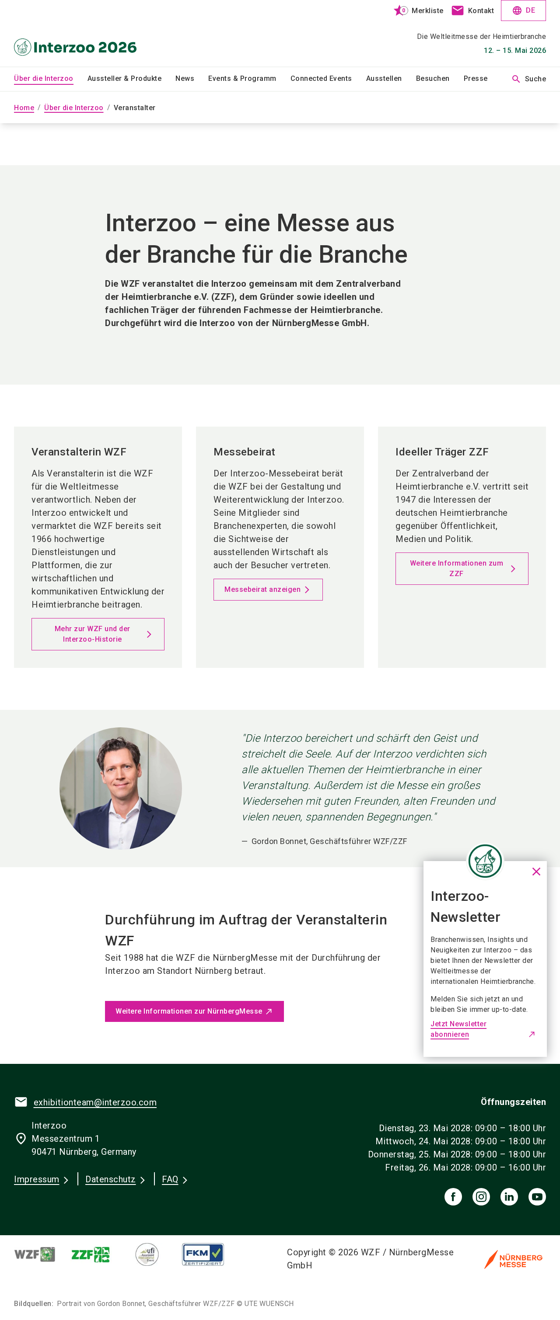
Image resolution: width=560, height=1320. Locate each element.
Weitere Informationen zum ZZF (457, 568)
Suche (528, 79)
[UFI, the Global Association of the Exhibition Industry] (154, 1254)
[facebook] (453, 1196)
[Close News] (485, 861)
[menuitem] (51, 79)
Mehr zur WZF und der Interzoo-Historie (92, 634)
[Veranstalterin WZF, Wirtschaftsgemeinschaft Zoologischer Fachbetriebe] (42, 1254)
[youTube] (537, 1196)
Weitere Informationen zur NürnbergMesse (189, 1011)
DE (523, 10)
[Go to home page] (75, 33)
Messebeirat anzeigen (262, 589)
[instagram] (481, 1196)
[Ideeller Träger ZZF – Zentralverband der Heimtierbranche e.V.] (98, 1254)
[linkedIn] (509, 1196)
